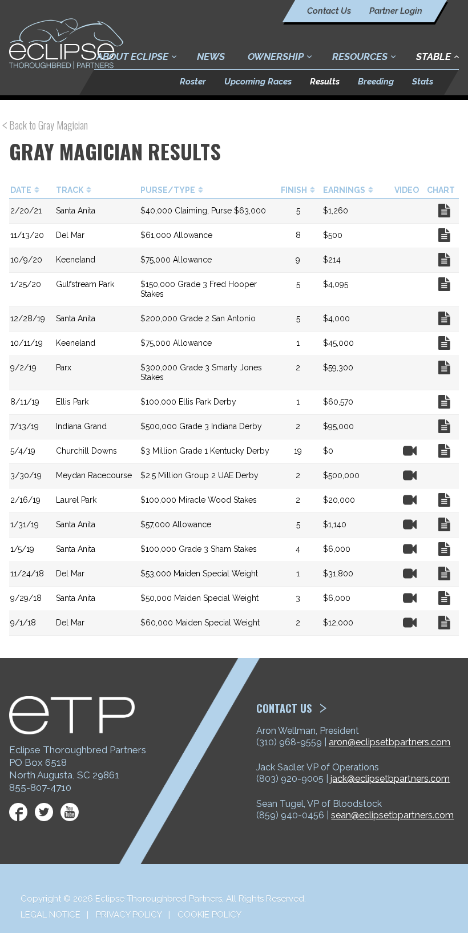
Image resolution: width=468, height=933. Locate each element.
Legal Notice (50, 915)
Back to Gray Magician (48, 125)
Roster (193, 81)
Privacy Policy (129, 915)
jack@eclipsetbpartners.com (390, 778)
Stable (433, 56)
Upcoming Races (258, 81)
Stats (422, 81)
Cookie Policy (209, 915)
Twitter (44, 812)
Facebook (18, 812)
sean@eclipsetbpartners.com (392, 815)
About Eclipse (132, 56)
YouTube (69, 812)
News (211, 56)
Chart (444, 210)
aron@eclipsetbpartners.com (389, 742)
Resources (360, 56)
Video (410, 451)
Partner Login (395, 11)
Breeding (376, 81)
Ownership (276, 56)
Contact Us (329, 11)
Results (325, 81)
